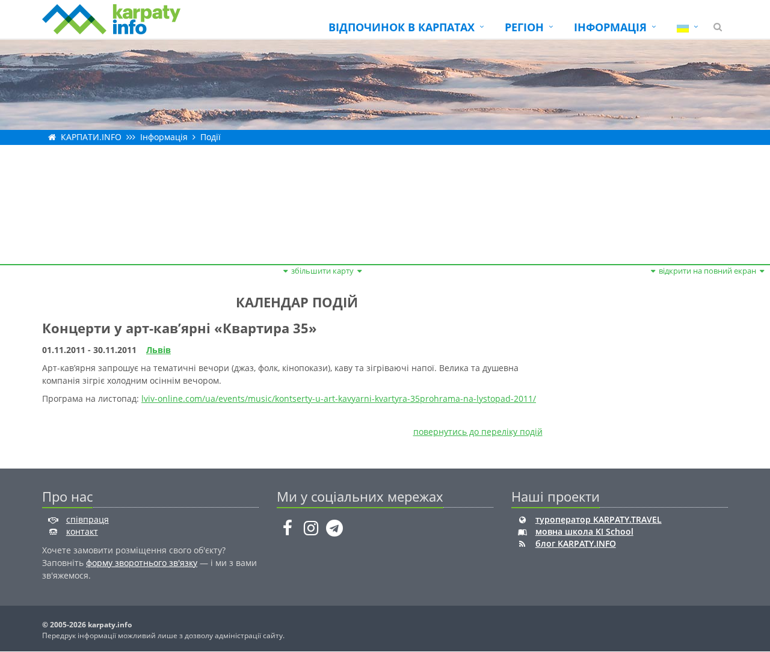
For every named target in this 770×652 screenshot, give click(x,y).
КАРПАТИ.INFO (91, 137)
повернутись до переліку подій (478, 431)
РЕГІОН (524, 27)
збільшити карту (322, 270)
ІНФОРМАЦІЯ (610, 27)
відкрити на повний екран (707, 270)
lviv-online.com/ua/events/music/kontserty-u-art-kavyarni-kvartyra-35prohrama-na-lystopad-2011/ (338, 398)
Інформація (164, 137)
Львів (158, 349)
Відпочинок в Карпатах (401, 27)
